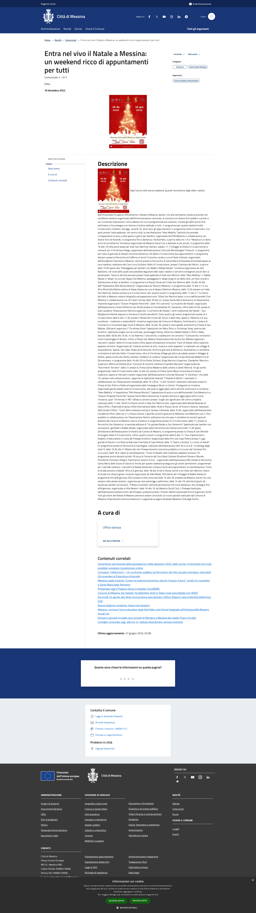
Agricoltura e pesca (138, 835)
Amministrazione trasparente (143, 856)
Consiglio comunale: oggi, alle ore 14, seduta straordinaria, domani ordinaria (140, 622)
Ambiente (133, 819)
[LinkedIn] (178, 16)
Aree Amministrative (51, 809)
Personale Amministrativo (54, 830)
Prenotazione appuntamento (99, 856)
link (156, 894)
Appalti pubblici (92, 825)
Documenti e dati (49, 835)
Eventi (175, 834)
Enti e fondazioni (49, 819)
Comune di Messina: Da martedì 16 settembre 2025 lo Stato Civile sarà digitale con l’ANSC (148, 593)
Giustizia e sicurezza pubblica (143, 809)
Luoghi (175, 829)
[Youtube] (163, 16)
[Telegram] (185, 16)
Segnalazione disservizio (97, 862)
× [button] (253, 880)
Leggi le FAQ (91, 867)
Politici (44, 825)
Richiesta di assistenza (96, 872)
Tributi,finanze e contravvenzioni (145, 814)
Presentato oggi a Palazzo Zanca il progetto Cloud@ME (129, 589)
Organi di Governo (50, 803)
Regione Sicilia (48, 4)
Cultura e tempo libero (96, 809)
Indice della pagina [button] (56, 159)
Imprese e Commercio (95, 819)
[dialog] (128, 895)
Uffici (43, 814)
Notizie (176, 803)
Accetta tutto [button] (116, 901)
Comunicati (70, 40)
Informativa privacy (138, 867)
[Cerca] (211, 16)
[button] (128, 907)
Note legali (134, 872)
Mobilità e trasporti (94, 841)
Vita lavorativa (92, 814)
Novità (58, 40)
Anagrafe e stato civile (96, 803)
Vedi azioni (193, 54)
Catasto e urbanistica (95, 830)
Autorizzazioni (136, 830)
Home (47, 40)
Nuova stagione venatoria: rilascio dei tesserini (124, 605)
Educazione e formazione (141, 803)
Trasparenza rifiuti (138, 862)
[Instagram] (170, 16)
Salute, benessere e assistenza (144, 825)
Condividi (177, 54)
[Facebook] (148, 16)
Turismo (89, 835)
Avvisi (175, 814)
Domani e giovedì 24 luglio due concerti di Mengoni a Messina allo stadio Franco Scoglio (147, 618)
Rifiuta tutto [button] (140, 900)
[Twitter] (156, 16)
